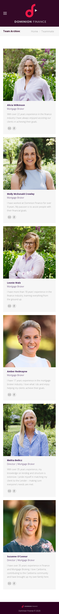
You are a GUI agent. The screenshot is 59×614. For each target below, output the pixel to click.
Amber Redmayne (17, 371)
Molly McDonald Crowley (20, 193)
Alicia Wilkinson (16, 105)
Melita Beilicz (14, 460)
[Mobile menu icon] (5, 13)
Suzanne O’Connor (17, 556)
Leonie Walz (14, 282)
